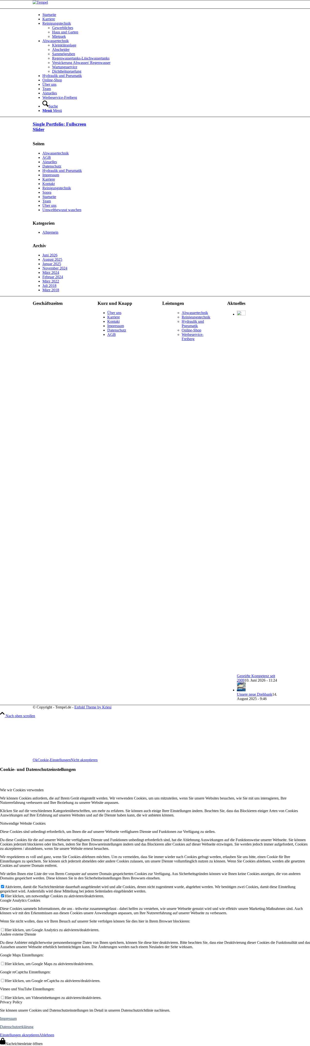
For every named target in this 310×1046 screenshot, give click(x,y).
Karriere (48, 179)
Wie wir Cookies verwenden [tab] (22, 790)
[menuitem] (159, 15)
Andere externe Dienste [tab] (18, 934)
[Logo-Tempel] (40, 2)
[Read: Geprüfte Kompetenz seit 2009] (241, 314)
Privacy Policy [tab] (11, 1002)
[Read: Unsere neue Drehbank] (241, 690)
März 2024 (50, 272)
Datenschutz (51, 166)
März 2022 (50, 281)
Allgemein (50, 232)
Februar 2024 (52, 277)
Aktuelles (49, 162)
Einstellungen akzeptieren (19, 1035)
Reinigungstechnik (56, 188)
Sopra (46, 192)
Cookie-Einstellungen (54, 760)
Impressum (50, 175)
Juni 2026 (49, 255)
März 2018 (50, 290)
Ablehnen (46, 1035)
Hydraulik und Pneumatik (62, 171)
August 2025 (52, 259)
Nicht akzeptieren (84, 760)
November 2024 (54, 268)
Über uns (49, 205)
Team (46, 201)
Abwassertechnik (55, 153)
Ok (35, 760)
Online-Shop (191, 330)
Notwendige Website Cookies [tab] (23, 823)
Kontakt (48, 184)
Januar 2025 (51, 264)
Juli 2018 (49, 286)
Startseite (49, 197)
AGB (46, 157)
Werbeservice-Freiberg (192, 336)
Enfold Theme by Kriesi (92, 707)
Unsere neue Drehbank (254, 694)
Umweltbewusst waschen (61, 210)
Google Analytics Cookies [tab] (20, 900)
